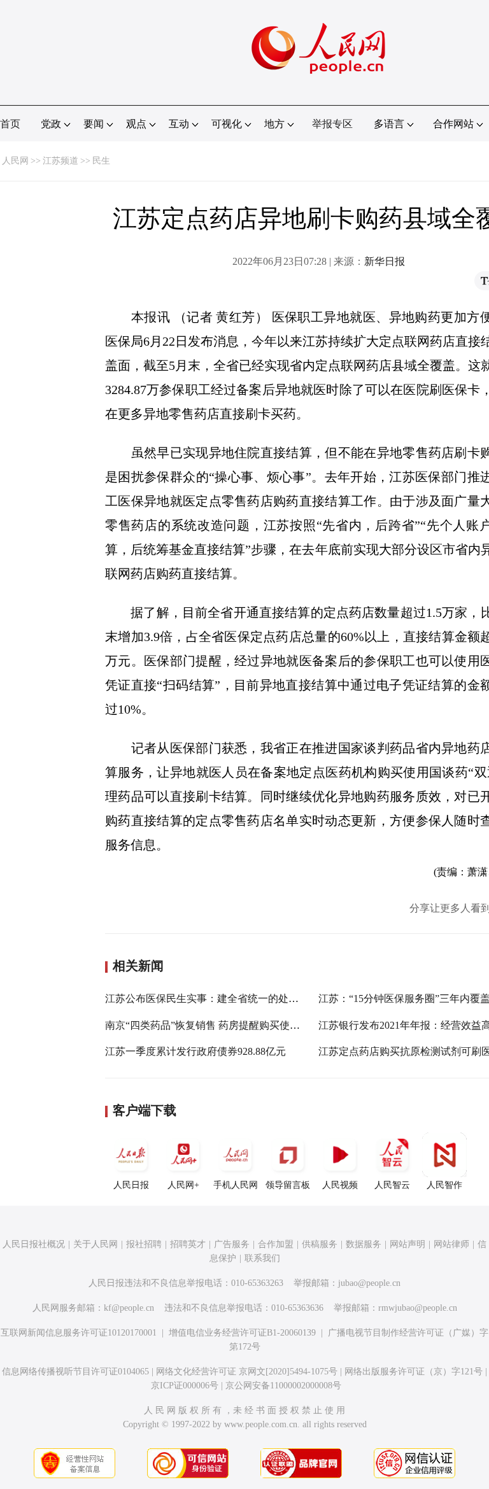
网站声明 (407, 1244)
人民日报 (131, 1185)
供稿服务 (319, 1244)
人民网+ (183, 1185)
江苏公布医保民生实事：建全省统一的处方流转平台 (222, 998)
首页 (10, 123)
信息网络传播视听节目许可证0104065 (75, 1371)
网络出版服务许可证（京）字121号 (413, 1371)
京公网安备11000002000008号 (283, 1385)
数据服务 (363, 1244)
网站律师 (451, 1244)
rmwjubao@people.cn (417, 1308)
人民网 (15, 161)
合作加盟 (276, 1244)
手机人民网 (235, 1185)
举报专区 (332, 123)
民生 (101, 161)
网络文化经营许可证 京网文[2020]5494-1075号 (246, 1371)
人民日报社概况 (34, 1244)
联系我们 (262, 1258)
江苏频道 (60, 161)
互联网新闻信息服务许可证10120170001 (79, 1332)
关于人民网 (95, 1244)
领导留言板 (288, 1185)
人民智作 (444, 1185)
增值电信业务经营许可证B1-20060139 (242, 1332)
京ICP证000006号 (184, 1385)
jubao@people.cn (369, 1283)
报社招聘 (144, 1244)
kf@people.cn (129, 1308)
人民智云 (392, 1185)
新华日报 (384, 261)
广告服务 (232, 1244)
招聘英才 (188, 1244)
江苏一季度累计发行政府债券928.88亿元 (195, 1051)
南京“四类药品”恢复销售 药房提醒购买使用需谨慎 (217, 1025)
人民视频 (340, 1185)
